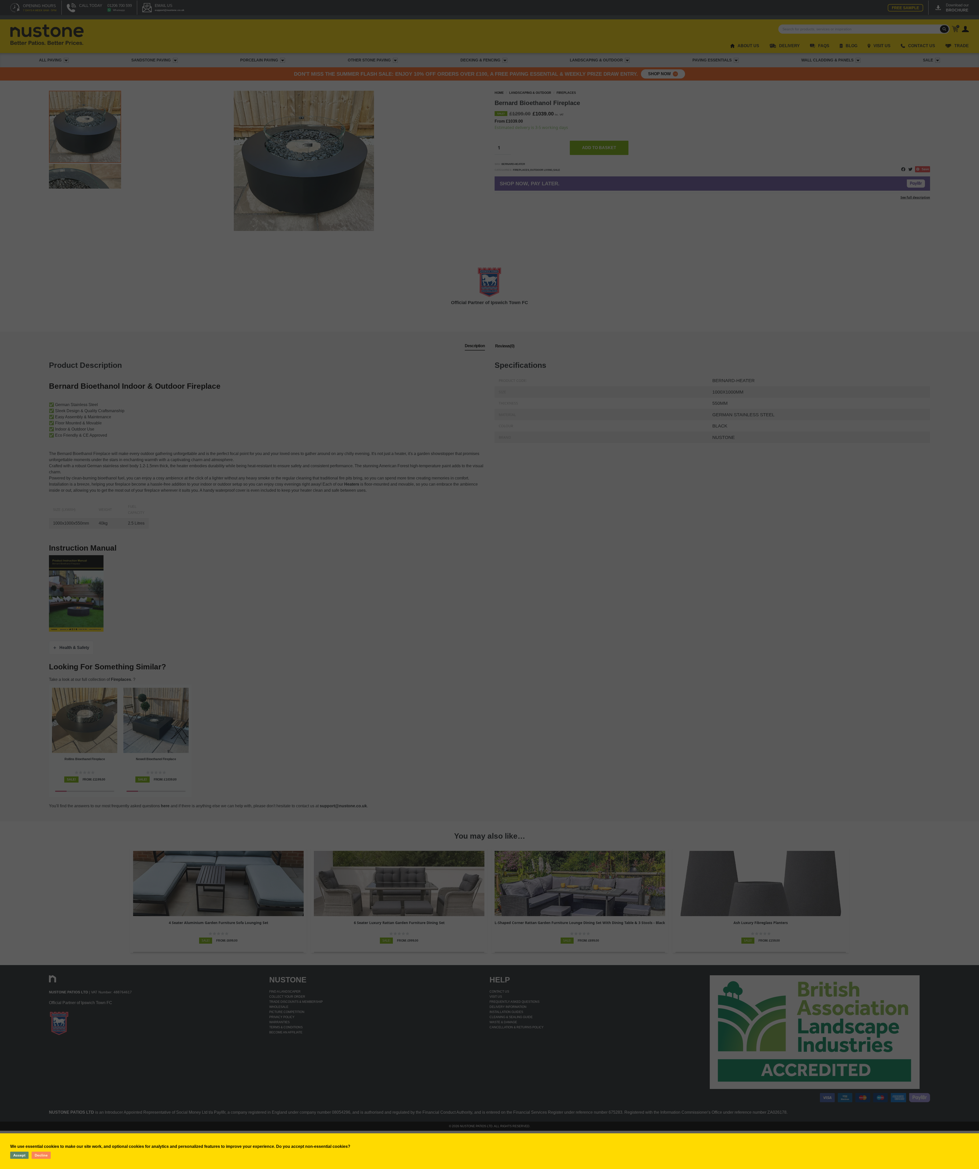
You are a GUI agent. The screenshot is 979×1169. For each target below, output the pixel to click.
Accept (19, 1155)
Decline (41, 1155)
